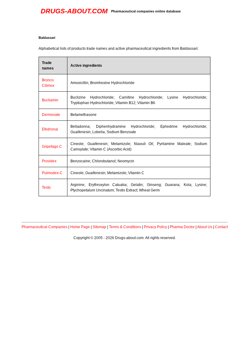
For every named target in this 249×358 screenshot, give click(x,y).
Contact (221, 227)
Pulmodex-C (52, 173)
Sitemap (99, 227)
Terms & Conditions (125, 227)
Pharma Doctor (182, 227)
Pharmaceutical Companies (44, 227)
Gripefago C (52, 146)
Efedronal (50, 129)
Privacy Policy (155, 227)
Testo (46, 187)
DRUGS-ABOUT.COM (74, 11)
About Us (204, 227)
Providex (49, 161)
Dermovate (51, 115)
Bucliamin (50, 100)
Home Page (80, 227)
